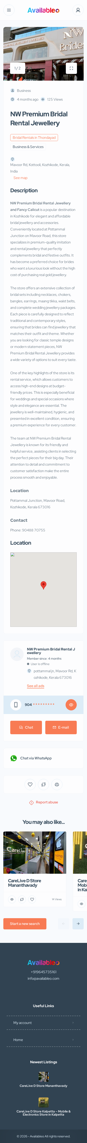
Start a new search (25, 923)
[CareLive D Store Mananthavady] (44, 1077)
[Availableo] (43, 10)
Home (18, 1039)
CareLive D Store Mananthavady (43, 1085)
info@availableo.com (43, 978)
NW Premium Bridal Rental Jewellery (51, 651)
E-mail (63, 727)
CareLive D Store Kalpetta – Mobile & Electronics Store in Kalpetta (43, 1113)
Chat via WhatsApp (36, 758)
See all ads (35, 686)
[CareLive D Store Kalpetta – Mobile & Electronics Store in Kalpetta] (44, 1102)
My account (22, 1022)
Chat (29, 727)
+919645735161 (43, 972)
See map (20, 177)
